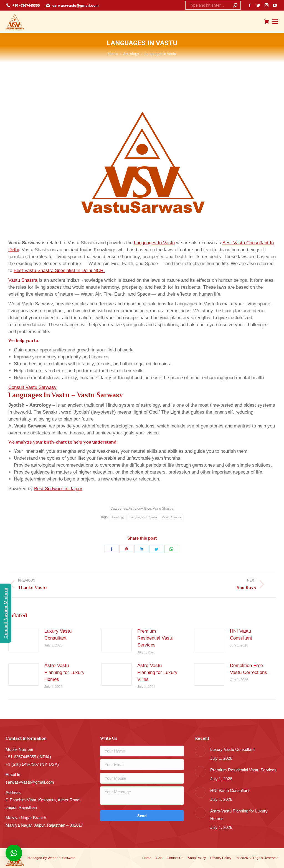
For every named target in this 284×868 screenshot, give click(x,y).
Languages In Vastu (154, 242)
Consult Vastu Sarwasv (32, 387)
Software (68, 858)
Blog (147, 508)
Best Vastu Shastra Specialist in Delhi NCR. (59, 270)
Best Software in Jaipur (58, 488)
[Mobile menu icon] (275, 21)
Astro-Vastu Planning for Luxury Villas (157, 672)
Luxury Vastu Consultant (58, 634)
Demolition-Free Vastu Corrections (248, 669)
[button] (14, 853)
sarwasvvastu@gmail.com (75, 5)
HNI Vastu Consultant (241, 634)
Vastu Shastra (22, 280)
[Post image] (23, 640)
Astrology (136, 508)
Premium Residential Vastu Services (155, 638)
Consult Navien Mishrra (5, 613)
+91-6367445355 (26, 5)
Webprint (54, 858)
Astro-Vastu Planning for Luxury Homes (64, 672)
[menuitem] (146, 858)
